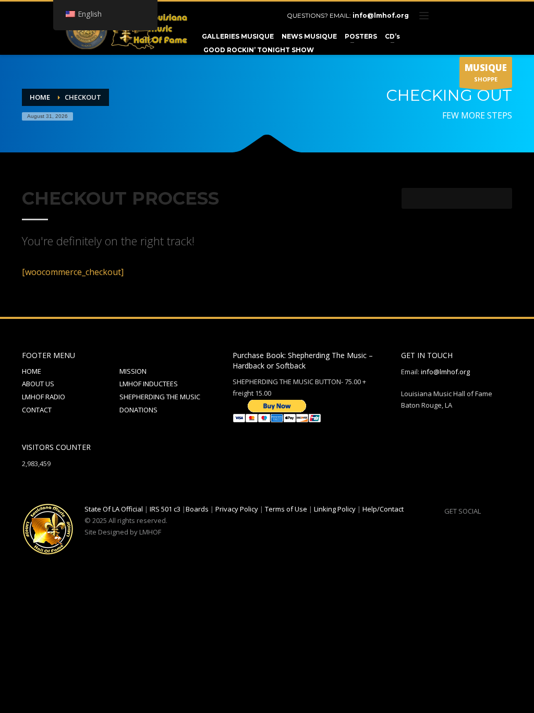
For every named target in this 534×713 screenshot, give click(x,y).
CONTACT (37, 409)
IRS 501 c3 (165, 509)
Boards (197, 509)
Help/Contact (383, 509)
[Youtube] (478, 15)
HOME (31, 371)
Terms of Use (286, 509)
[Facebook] (447, 15)
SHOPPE (486, 72)
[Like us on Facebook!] (488, 511)
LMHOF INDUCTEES (148, 383)
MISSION (133, 371)
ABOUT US (38, 383)
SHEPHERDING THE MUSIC (159, 396)
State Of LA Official (113, 509)
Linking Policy (335, 509)
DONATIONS (138, 409)
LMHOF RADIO (43, 396)
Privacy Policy (236, 509)
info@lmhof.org (381, 15)
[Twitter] (462, 15)
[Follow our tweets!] (504, 511)
